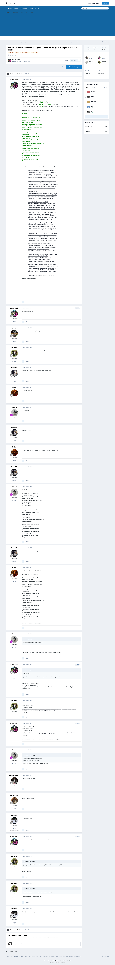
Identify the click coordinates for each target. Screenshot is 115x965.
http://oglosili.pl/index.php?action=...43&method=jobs (42, 247)
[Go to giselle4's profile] (14, 353)
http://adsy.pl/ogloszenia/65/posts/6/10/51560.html (41, 198)
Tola (92, 111)
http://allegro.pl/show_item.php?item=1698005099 (41, 275)
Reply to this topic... (21, 944)
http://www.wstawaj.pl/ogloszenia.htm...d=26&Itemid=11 (42, 268)
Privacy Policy (55, 960)
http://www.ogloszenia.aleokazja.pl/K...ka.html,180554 (41, 188)
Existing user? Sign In (94, 3)
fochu (14, 387)
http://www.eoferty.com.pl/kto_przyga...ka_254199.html (42, 264)
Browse (10, 8)
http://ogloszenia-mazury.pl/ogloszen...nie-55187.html (41, 229)
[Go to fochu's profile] (14, 392)
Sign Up (105, 3)
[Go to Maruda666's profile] (14, 800)
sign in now (42, 937)
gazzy (14, 328)
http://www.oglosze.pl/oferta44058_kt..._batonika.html (42, 236)
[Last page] (22, 74)
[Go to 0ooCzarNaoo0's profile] (14, 780)
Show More (96, 117)
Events (37, 8)
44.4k (14, 361)
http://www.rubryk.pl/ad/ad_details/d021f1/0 (39, 182)
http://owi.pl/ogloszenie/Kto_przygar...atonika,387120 (41, 177)
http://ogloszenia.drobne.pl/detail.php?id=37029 (40, 259)
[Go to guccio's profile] (88, 107)
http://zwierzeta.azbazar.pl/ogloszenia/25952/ (40, 214)
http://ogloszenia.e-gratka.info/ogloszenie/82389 (41, 216)
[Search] (107, 8)
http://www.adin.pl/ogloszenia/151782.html (38, 249)
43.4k (14, 421)
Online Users (29, 12)
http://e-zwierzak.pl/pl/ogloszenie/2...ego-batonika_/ (41, 170)
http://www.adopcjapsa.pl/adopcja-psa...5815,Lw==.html (42, 217)
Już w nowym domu (25, 61)
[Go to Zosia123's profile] (14, 820)
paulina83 (93, 101)
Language (46, 960)
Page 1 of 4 (28, 73)
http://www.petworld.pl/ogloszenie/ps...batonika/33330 (42, 172)
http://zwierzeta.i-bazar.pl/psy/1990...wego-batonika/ (41, 209)
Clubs (31, 8)
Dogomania (10, 3)
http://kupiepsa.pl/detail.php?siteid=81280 (39, 243)
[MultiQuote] (23, 302)
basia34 (14, 367)
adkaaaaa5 (17, 59)
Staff (22, 12)
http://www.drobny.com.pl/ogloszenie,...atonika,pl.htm (41, 245)
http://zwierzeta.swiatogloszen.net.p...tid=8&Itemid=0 (41, 261)
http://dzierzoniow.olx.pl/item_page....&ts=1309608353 (42, 226)
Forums (8, 12)
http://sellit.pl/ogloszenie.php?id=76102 (38, 202)
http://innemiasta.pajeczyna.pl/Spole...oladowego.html (42, 181)
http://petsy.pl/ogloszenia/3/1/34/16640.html (39, 174)
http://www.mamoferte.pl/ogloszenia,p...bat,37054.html (42, 270)
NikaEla (14, 407)
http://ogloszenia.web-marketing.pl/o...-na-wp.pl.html (41, 203)
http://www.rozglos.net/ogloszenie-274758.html (40, 224)
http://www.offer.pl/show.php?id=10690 (38, 256)
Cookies (69, 960)
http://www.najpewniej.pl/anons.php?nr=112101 (40, 223)
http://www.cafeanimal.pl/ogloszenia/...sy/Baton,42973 (42, 257)
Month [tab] (93, 87)
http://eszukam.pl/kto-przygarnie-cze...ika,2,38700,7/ (42, 186)
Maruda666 (14, 795)
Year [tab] (99, 87)
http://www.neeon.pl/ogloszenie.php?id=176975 (40, 219)
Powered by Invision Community (57, 962)
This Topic (100, 8)
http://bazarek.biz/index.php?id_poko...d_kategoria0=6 (42, 235)
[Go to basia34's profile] (14, 373)
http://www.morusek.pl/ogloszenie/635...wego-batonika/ (42, 254)
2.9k (15, 341)
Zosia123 (14, 815)
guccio (92, 106)
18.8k (15, 808)
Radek (92, 96)
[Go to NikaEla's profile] (14, 412)
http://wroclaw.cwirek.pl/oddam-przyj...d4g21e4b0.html (42, 228)
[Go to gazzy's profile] (14, 333)
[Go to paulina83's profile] (88, 102)
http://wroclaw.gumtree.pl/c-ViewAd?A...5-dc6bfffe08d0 (42, 175)
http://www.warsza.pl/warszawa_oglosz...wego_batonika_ (42, 195)
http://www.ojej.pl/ (32, 191)
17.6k (15, 828)
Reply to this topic (74, 67)
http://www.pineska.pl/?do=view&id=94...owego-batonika (43, 184)
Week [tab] (87, 87)
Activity (16, 8)
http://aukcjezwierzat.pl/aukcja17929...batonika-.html (41, 250)
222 (15, 788)
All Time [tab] (105, 87)
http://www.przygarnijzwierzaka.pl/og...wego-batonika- (42, 240)
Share (66, 60)
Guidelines (15, 12)
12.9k (15, 381)
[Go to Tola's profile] (88, 112)
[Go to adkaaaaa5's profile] (9, 60)
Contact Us (63, 960)
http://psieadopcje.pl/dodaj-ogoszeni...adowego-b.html (42, 193)
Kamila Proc (94, 91)
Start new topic (59, 67)
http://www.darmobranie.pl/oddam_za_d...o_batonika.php (42, 238)
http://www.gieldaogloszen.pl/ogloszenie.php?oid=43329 (43, 266)
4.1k (15, 401)
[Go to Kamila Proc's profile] (88, 92)
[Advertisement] (57, 25)
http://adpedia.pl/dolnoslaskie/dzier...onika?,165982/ (41, 207)
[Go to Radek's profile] (88, 97)
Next (18, 73)
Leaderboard (24, 8)
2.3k (15, 93)
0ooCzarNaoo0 (14, 775)
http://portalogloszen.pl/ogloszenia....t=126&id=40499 (42, 212)
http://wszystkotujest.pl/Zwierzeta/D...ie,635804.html (41, 205)
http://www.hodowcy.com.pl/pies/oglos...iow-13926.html (42, 271)
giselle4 (14, 348)
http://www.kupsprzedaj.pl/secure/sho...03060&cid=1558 (42, 233)
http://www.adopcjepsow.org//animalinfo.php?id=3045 (42, 196)
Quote (27, 301)
